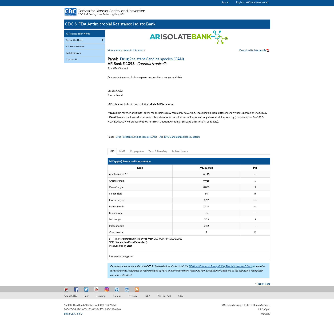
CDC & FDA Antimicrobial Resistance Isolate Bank (110, 24)
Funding (101, 296)
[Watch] (127, 289)
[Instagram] (107, 289)
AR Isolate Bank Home (78, 33)
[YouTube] (97, 289)
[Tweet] (86, 289)
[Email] (66, 289)
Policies (117, 296)
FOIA (147, 296)
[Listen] (117, 289)
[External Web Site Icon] (254, 266)
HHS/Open (264, 309)
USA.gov (265, 313)
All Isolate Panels (75, 46)
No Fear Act (164, 296)
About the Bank (74, 40)
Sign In (225, 2)
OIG (180, 296)
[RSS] (137, 289)
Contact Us (72, 59)
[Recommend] (76, 289)
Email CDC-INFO (73, 313)
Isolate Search (73, 53)
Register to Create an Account (252, 2)
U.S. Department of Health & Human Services (246, 305)
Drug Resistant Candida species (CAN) (152, 59)
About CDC (70, 296)
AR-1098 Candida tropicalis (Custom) (180, 136)
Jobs (86, 296)
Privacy (133, 296)
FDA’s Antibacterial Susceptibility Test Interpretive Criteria (220, 266)
